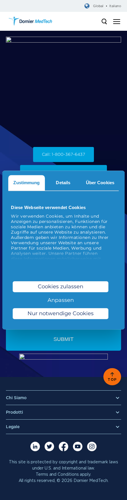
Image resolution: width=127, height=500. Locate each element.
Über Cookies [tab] (100, 182)
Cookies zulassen (60, 286)
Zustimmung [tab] (26, 182)
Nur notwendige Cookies (60, 313)
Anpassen (61, 300)
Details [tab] (63, 182)
